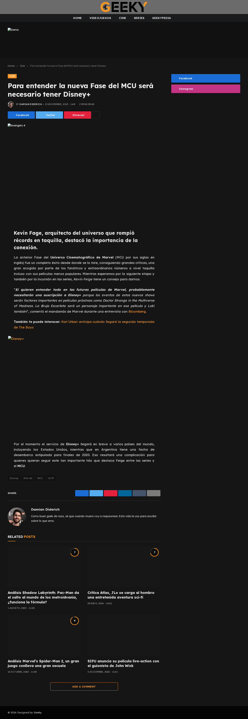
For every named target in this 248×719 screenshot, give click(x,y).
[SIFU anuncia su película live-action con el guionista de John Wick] (124, 635)
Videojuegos (100, 18)
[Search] (241, 7)
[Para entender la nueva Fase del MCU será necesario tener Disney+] (84, 173)
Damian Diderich (31, 104)
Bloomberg (137, 311)
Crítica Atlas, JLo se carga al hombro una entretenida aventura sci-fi (121, 595)
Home (77, 18)
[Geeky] (124, 7)
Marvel (27, 478)
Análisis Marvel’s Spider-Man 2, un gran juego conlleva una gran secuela (43, 663)
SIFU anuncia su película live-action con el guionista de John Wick (123, 663)
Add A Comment (84, 686)
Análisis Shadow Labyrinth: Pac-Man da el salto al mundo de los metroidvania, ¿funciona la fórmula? (43, 597)
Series (139, 18)
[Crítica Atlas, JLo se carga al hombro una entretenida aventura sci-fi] (124, 566)
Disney (14, 478)
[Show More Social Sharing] (96, 115)
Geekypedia (161, 18)
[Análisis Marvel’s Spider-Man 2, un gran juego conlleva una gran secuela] (44, 635)
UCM (51, 478)
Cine (122, 18)
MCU (40, 478)
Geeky (37, 712)
